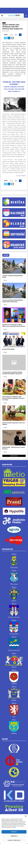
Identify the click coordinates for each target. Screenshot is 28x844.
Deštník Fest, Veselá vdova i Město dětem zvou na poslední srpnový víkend (13, 325)
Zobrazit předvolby (14, 840)
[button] (25, 816)
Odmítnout (14, 836)
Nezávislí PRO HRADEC (8, 349)
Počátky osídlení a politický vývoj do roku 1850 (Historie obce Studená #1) (14, 89)
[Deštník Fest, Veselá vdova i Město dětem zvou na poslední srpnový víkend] (14, 315)
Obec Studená (22, 175)
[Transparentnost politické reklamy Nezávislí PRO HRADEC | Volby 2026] (14, 362)
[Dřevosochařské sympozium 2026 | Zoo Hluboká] (14, 413)
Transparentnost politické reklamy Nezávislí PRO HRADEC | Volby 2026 (12, 373)
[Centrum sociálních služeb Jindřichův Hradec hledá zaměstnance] (14, 290)
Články (4, 22)
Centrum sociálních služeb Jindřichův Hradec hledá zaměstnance (12, 301)
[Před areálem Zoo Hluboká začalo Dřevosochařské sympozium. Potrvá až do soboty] (14, 387)
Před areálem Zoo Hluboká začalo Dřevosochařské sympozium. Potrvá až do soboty (13, 398)
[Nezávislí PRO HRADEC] (14, 339)
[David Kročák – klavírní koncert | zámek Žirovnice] (14, 437)
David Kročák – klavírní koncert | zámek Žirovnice (13, 448)
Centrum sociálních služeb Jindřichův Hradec (12, 276)
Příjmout (14, 832)
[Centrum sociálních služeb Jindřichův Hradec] (14, 266)
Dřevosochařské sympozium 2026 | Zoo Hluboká (13, 423)
